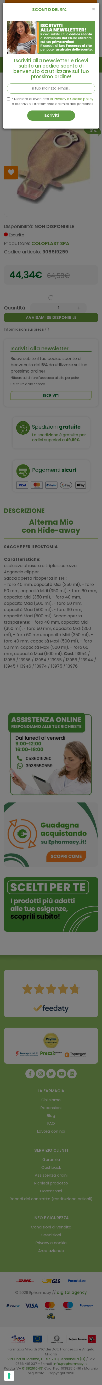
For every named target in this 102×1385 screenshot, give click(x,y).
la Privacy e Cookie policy (71, 98)
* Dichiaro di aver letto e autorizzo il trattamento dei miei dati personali (52, 101)
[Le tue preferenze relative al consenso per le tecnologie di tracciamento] (9, 1376)
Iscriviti (51, 115)
